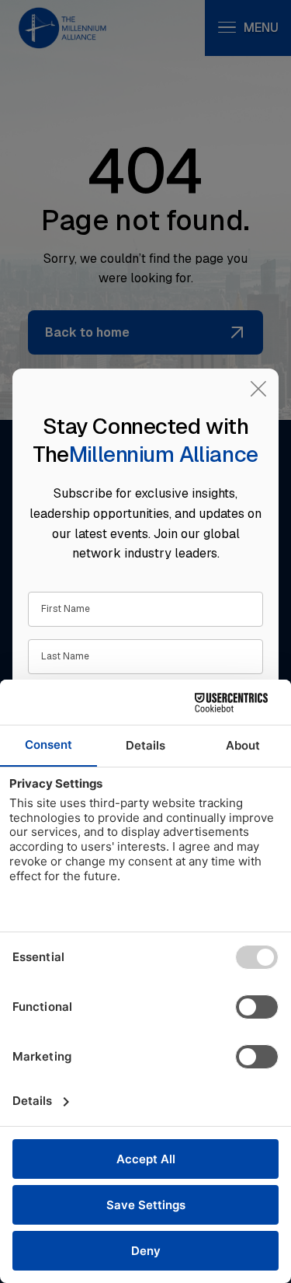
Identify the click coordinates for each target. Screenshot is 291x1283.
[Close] (258, 389)
